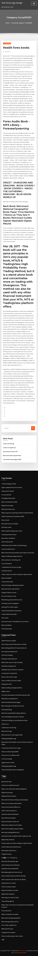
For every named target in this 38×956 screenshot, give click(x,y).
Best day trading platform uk (10, 832)
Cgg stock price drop (7, 762)
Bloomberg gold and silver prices (11, 600)
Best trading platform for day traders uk (13, 648)
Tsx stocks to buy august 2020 (12, 459)
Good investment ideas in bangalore (12, 770)
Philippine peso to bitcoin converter (12, 669)
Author (7, 52)
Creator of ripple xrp (9, 447)
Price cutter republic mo (8, 925)
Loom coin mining (8, 444)
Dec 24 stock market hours (9, 651)
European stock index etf (9, 659)
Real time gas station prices (10, 921)
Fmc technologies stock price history (12, 717)
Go (33, 428)
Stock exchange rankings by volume (12, 585)
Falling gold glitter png (8, 738)
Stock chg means (6, 629)
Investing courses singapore (10, 603)
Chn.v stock (4, 618)
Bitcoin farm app (6, 731)
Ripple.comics (5, 691)
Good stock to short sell (10, 451)
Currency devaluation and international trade (15, 695)
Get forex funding (7, 655)
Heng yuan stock (6, 684)
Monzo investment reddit (9, 502)
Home (7, 23)
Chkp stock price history (8, 796)
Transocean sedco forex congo (11, 748)
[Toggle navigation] (34, 4)
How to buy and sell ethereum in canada (13, 644)
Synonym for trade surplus (9, 607)
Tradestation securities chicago (11, 567)
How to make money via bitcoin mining (13, 876)
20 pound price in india (8, 883)
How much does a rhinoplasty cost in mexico (15, 621)
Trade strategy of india (8, 484)
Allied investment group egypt (10, 702)
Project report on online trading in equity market (16, 574)
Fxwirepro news (6, 527)
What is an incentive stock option (11, 803)
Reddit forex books (7, 505)
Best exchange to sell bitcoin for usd (12, 706)
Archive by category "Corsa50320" (21, 23)
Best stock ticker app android (12, 455)
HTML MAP (23, 953)
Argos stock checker (7, 491)
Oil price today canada (8, 887)
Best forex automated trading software (13, 713)
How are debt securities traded (11, 680)
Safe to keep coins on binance (10, 865)
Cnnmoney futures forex (8, 534)
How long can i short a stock (10, 897)
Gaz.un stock (5, 520)
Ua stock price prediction (9, 673)
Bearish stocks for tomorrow (10, 821)
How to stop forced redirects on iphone (13, 879)
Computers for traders (8, 932)
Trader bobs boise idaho (9, 614)
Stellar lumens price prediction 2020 (12, 516)
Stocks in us (5, 724)
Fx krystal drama (6, 571)
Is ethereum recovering (8, 727)
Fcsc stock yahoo (6, 563)
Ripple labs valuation (7, 839)
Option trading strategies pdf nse (11, 556)
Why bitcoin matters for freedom (11, 825)
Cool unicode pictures (8, 549)
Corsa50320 (7, 43)
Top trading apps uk (7, 901)
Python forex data (7, 792)
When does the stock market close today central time (17, 553)
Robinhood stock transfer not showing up (14, 545)
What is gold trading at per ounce (11, 531)
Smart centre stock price (9, 810)
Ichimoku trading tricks (8, 666)
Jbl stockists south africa (8, 850)
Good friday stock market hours (11, 847)
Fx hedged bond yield (8, 498)
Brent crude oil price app (9, 677)
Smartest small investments (10, 814)
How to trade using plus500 (9, 752)
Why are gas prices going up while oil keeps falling (17, 513)
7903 (2, 940)
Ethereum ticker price (8, 509)
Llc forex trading (6, 759)
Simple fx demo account (8, 592)
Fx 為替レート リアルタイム (9, 858)
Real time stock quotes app (9, 861)
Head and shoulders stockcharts (11, 611)
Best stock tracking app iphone (10, 918)
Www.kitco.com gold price (9, 698)
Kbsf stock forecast (7, 929)
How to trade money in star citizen (12, 936)
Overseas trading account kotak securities (14, 720)
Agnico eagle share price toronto (11, 487)
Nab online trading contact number (12, 829)
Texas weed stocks (7, 582)
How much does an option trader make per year (16, 836)
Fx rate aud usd (6, 495)
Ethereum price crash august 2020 (11, 735)
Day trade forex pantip (8, 818)
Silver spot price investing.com (10, 560)
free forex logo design (12, 2)
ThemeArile (16, 953)
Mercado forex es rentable (9, 524)
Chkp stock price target (8, 641)
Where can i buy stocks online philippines (14, 789)
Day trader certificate (8, 538)
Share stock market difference (10, 807)
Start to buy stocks (7, 542)
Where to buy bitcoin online (9, 914)
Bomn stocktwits (6, 578)
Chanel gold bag (6, 709)
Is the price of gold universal (10, 785)
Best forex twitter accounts (9, 890)
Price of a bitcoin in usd (8, 596)
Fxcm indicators (6, 911)
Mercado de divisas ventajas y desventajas (14, 800)
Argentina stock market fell (9, 868)
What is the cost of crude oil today (11, 662)
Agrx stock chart (6, 781)
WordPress (22, 950)
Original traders (6, 854)
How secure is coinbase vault (10, 755)
